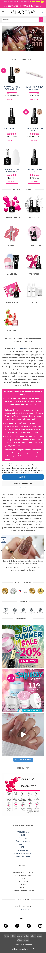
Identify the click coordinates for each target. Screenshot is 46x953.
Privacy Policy (23, 488)
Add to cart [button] (11, 99)
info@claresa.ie (23, 909)
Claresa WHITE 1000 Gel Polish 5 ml (11, 171)
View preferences (23, 483)
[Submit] (41, 19)
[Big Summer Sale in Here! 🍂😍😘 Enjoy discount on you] (23, 646)
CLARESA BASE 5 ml (11, 128)
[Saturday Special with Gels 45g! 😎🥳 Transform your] (23, 690)
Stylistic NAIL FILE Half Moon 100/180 (34, 88)
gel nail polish (19, 348)
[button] (3, 12)
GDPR (23, 847)
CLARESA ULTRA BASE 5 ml (34, 171)
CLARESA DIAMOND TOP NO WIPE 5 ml (12, 88)
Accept (23, 477)
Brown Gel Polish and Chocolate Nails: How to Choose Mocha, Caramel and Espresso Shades (23, 562)
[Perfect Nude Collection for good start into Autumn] (23, 734)
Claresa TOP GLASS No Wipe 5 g (34, 129)
